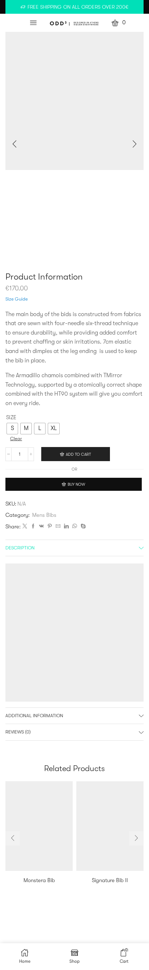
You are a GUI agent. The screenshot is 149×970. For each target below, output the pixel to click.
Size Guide (16, 299)
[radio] (12, 428)
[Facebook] (33, 526)
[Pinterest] (50, 526)
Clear (16, 438)
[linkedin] (66, 526)
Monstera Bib (39, 880)
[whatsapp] (75, 526)
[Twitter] (25, 526)
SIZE (11, 417)
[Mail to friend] (58, 526)
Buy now (76, 484)
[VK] (41, 526)
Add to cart (78, 454)
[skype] (82, 526)
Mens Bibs (44, 515)
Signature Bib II (110, 880)
